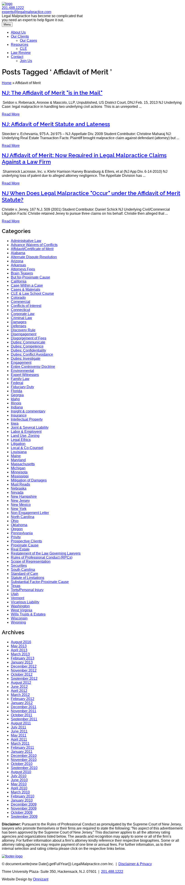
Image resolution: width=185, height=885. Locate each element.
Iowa (14, 423)
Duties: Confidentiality (28, 350)
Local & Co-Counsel (27, 448)
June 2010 (19, 780)
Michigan (18, 468)
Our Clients (20, 36)
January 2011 (21, 752)
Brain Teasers (22, 273)
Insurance (19, 415)
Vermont (17, 598)
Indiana (17, 407)
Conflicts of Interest (26, 306)
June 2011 (19, 731)
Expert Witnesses (25, 375)
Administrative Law (26, 241)
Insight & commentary (28, 411)
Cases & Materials (25, 289)
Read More (11, 114)
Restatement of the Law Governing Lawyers (46, 553)
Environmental (22, 371)
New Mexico (21, 505)
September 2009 (24, 816)
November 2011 (23, 711)
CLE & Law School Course (32, 293)
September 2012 (24, 678)
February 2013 (22, 658)
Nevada (17, 492)
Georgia (17, 395)
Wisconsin (19, 618)
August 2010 (21, 772)
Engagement (21, 362)
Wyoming (18, 622)
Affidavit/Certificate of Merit (32, 249)
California (18, 281)
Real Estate (20, 549)
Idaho (15, 399)
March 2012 (20, 695)
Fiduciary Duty (22, 387)
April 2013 (19, 650)
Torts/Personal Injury (27, 590)
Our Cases (28, 40)
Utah (14, 594)
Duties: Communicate (28, 342)
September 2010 (24, 768)
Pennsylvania (22, 533)
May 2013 (19, 646)
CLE (23, 49)
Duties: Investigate (25, 358)
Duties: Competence (27, 346)
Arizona (17, 261)
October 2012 (21, 674)
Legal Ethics (21, 440)
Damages (18, 322)
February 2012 (22, 699)
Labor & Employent (26, 431)
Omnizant (40, 879)
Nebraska (18, 488)
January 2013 (22, 662)
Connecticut (20, 310)
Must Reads (20, 484)
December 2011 (23, 707)
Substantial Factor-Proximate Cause (40, 582)
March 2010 (20, 792)
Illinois (16, 403)
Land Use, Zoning (25, 436)
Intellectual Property (27, 419)
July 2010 (18, 776)
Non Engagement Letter (30, 513)
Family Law (20, 379)
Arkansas (18, 265)
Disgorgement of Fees (28, 338)
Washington (20, 606)
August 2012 (21, 682)
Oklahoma (19, 525)
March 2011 (20, 743)
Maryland (18, 460)
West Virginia (21, 610)
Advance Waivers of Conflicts (34, 245)
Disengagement (23, 334)
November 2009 (24, 808)
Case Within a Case (27, 285)
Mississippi (20, 476)
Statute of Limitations (27, 578)
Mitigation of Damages (29, 480)
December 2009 (24, 804)
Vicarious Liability (25, 602)
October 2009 (21, 812)
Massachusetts (23, 464)
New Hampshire (24, 496)
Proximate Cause (25, 545)
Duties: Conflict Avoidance (32, 354)
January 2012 (22, 703)
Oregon (17, 529)
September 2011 (24, 719)
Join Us (26, 61)
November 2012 (24, 670)
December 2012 (24, 666)
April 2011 (19, 739)
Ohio (14, 521)
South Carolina (23, 570)
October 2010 (21, 764)
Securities (19, 565)
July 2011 (18, 727)
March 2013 (20, 654)
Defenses (18, 326)
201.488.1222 (13, 8)
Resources (19, 44)
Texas (15, 586)
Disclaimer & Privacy (135, 864)
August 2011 (21, 723)
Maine (16, 456)
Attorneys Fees (23, 269)
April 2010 (19, 788)
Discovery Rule (23, 330)
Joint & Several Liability (30, 427)
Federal (17, 383)
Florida (16, 391)
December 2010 (24, 756)
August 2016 (21, 642)
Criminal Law (21, 318)
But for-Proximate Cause (30, 277)
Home (7, 83)
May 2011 (18, 735)
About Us (18, 32)
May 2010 (19, 784)
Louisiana (19, 452)
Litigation (18, 444)
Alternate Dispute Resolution (34, 257)
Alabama (18, 253)
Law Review (21, 53)
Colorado (18, 298)
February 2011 (22, 747)
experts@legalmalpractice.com (26, 12)
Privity (16, 537)
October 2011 (21, 715)
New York (18, 509)
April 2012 (19, 691)
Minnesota (19, 472)
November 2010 (24, 760)
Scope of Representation (31, 561)
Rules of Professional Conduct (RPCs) (41, 557)
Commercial (20, 302)
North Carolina (22, 517)
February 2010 (22, 796)
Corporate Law (23, 314)
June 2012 (19, 687)
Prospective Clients (26, 541)
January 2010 (22, 800)
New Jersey (20, 500)
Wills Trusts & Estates (28, 614)
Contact (17, 57)
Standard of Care (24, 574)
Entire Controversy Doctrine (33, 367)
